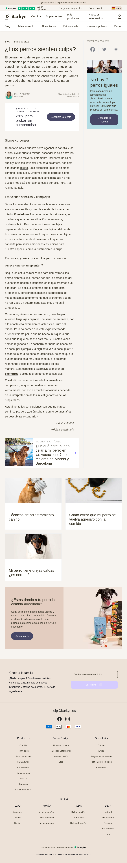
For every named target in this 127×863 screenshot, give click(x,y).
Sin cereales (108, 828)
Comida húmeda (23, 789)
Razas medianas (46, 817)
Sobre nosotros (97, 8)
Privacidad (101, 767)
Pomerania (78, 817)
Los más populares (96, 26)
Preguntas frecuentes (101, 756)
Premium (108, 823)
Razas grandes (46, 823)
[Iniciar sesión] (119, 16)
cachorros (11, 373)
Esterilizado (108, 817)
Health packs (23, 751)
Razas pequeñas (46, 812)
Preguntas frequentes (70, 8)
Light (108, 834)
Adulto (17, 817)
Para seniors (23, 767)
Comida (36, 16)
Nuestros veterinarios (95, 16)
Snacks (23, 778)
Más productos (73, 16)
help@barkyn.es (63, 710)
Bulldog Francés (78, 823)
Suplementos (54, 16)
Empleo (101, 745)
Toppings (23, 784)
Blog (7, 26)
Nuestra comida (61, 745)
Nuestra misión (61, 756)
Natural (108, 812)
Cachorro (17, 812)
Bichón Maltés (78, 812)
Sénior (17, 823)
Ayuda (101, 751)
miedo (21, 214)
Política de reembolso (101, 762)
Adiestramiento (26, 26)
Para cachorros (23, 756)
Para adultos (23, 762)
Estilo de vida (70, 26)
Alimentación (49, 26)
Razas (117, 26)
